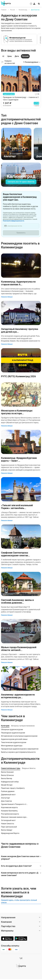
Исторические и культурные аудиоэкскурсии (19, 736)
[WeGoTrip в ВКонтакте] (21, 958)
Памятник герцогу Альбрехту (13, 788)
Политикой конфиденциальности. (13, 221)
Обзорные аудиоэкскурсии (12, 730)
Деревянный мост (8, 795)
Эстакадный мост (8, 820)
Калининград (23, 10)
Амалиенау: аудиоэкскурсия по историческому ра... (18, 696)
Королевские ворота (9, 807)
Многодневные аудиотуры (11, 746)
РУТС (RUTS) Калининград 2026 (18, 376)
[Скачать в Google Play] (21, 938)
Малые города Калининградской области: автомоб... (18, 648)
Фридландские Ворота (10, 833)
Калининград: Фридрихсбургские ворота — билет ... (19, 459)
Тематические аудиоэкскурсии (13, 742)
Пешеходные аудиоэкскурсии (13, 733)
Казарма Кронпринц (9, 811)
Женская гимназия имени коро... (14, 817)
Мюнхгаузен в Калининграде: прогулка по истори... (17, 412)
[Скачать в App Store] (7, 938)
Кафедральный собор (10, 782)
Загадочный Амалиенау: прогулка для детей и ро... (19, 330)
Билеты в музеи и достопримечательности (18, 752)
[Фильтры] (3, 56)
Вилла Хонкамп (7, 772)
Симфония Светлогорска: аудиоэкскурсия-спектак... (15, 554)
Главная (3, 10)
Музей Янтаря (6, 785)
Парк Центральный (9, 827)
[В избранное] (38, 68)
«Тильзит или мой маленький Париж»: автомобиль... (17, 506)
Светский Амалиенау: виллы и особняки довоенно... (17, 601)
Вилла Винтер (6, 778)
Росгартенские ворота (10, 814)
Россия (12, 10)
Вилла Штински (7, 775)
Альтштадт (5, 798)
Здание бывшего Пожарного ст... (14, 804)
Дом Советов (35, 10)
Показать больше (6, 297)
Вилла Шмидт (6, 830)
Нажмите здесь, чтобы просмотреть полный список (19, 901)
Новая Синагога (7, 824)
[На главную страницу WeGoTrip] (5, 3)
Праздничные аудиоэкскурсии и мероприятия (19, 749)
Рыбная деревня (7, 791)
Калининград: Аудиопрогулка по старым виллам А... (18, 283)
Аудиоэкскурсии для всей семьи (14, 739)
